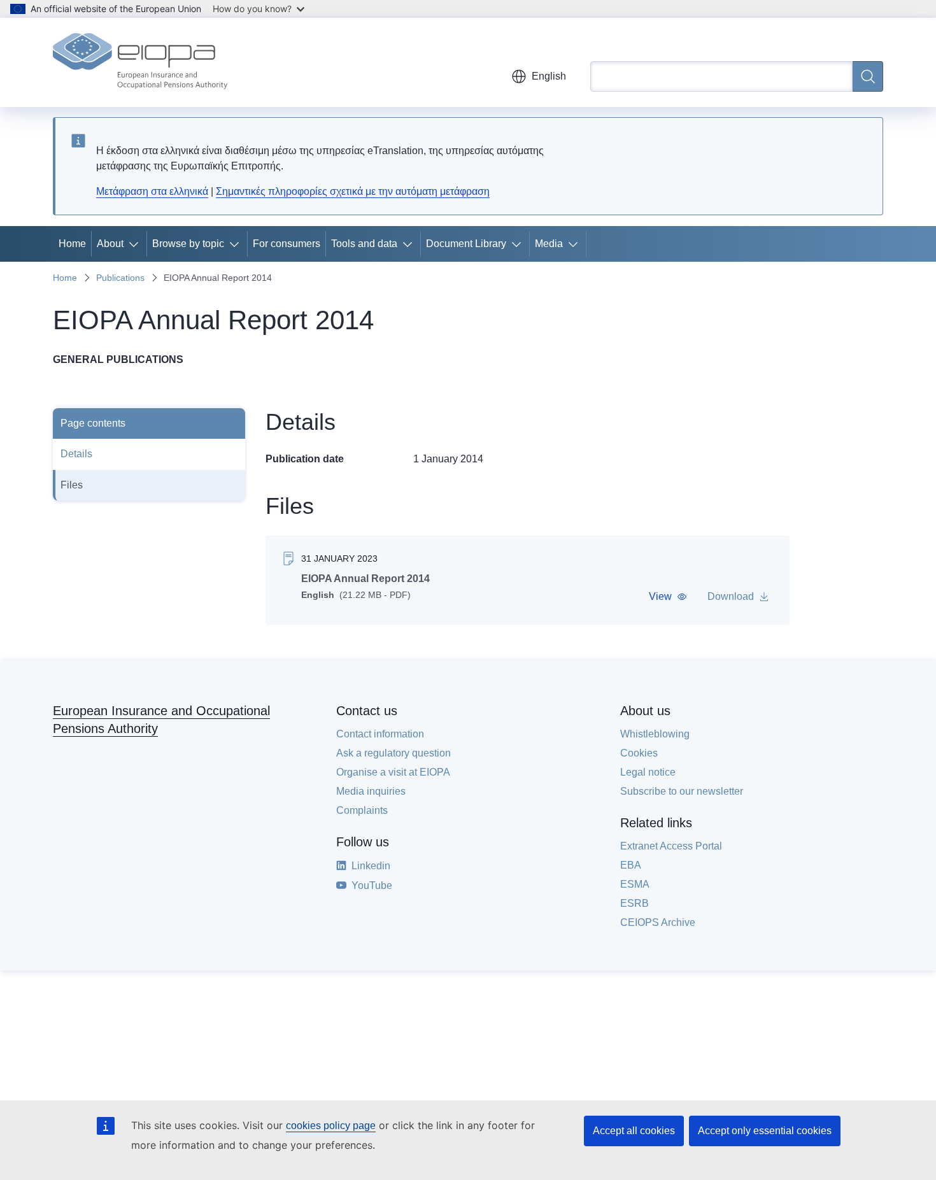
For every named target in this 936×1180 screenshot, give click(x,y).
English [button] (549, 76)
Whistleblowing (655, 734)
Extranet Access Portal (671, 846)
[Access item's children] (136, 244)
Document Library (466, 243)
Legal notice (648, 772)
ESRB (634, 903)
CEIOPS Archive (657, 922)
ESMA (634, 884)
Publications (120, 278)
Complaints (362, 810)
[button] (668, 596)
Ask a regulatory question (393, 753)
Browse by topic (188, 243)
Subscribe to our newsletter (681, 791)
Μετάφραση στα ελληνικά (152, 191)
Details (76, 453)
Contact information (380, 734)
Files (71, 485)
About (110, 243)
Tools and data (364, 243)
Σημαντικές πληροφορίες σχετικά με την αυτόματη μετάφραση (353, 191)
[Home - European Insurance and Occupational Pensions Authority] (140, 62)
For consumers (286, 243)
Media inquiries (371, 791)
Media (549, 243)
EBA (630, 865)
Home (72, 243)
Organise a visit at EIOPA (393, 772)
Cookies (639, 753)
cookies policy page (331, 1125)
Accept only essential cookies (765, 1130)
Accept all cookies (634, 1130)
